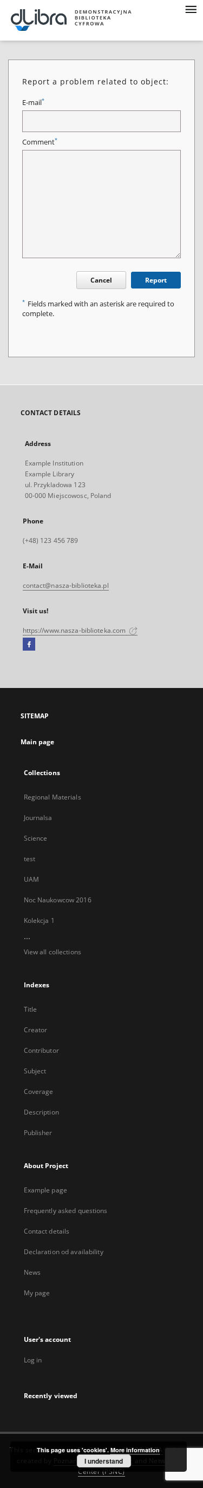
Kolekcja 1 (39, 920)
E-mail (33, 102)
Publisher (38, 1132)
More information (135, 1450)
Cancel (101, 280)
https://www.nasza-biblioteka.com (75, 630)
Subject (35, 1071)
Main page (38, 741)
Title (30, 1009)
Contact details (47, 1231)
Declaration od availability (63, 1251)
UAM (31, 879)
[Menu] (190, 8)
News (32, 1272)
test (29, 858)
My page (37, 1292)
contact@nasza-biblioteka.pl (66, 585)
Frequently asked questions (66, 1210)
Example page (45, 1190)
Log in (33, 1360)
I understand (103, 1461)
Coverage (39, 1091)
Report (156, 280)
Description (41, 1112)
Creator (36, 1029)
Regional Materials (52, 797)
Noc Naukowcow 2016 (57, 899)
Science (36, 838)
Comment (39, 142)
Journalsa (38, 817)
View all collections (52, 951)
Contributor (41, 1050)
